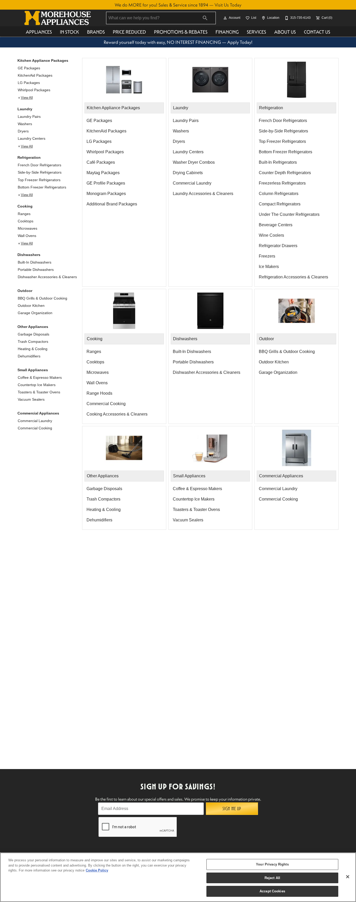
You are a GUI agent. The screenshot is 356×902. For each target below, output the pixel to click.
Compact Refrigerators (279, 204)
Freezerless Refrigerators (282, 183)
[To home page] (57, 18)
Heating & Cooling (32, 349)
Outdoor (24, 291)
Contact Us (317, 32)
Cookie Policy (97, 870)
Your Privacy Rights (272, 864)
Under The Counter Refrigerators (289, 214)
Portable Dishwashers (36, 269)
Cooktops (25, 221)
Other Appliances (32, 327)
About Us (285, 32)
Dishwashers (28, 255)
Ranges (24, 214)
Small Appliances (32, 370)
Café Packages (101, 162)
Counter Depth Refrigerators (285, 172)
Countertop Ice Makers (37, 385)
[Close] (347, 876)
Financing (227, 32)
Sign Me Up (232, 808)
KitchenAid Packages (35, 75)
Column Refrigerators (278, 193)
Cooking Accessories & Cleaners (117, 414)
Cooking (25, 206)
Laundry (24, 109)
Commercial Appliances (38, 413)
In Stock (69, 32)
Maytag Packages (103, 172)
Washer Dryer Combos (194, 162)
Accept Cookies (272, 891)
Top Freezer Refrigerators (39, 180)
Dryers (23, 131)
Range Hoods (99, 393)
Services (256, 32)
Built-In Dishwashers (34, 262)
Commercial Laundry (35, 421)
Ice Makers (269, 266)
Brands (96, 32)
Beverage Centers (275, 225)
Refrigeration (29, 157)
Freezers (267, 256)
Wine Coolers (271, 235)
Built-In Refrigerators (278, 162)
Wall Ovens (27, 236)
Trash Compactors (33, 341)
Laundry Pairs (29, 116)
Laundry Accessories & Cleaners (203, 193)
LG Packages (29, 83)
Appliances (39, 32)
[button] (225, 18)
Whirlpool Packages (34, 90)
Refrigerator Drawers (278, 245)
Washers (25, 124)
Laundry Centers (31, 138)
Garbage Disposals (33, 334)
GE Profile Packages (106, 183)
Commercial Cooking (35, 428)
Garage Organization (35, 313)
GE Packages (29, 68)
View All (27, 98)
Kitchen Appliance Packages (42, 60)
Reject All (272, 878)
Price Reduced (129, 32)
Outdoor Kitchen (31, 305)
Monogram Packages (106, 193)
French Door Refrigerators (39, 165)
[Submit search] (205, 18)
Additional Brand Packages (112, 204)
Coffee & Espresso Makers (40, 377)
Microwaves (27, 228)
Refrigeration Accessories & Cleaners (293, 277)
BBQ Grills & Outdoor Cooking (42, 298)
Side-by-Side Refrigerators (40, 172)
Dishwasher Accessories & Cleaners (47, 277)
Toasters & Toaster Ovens (39, 392)
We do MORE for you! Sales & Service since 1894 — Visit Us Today (178, 5)
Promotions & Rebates (180, 32)
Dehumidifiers (29, 356)
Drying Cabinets (188, 172)
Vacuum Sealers (31, 399)
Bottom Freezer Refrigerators (42, 187)
